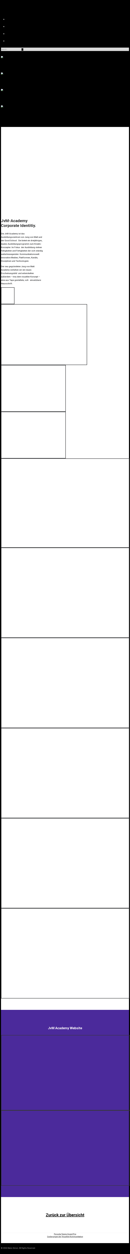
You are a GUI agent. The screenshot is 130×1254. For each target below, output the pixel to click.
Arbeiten (21, 19)
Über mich (21, 26)
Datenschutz (21, 41)
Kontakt (21, 33)
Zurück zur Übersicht (65, 1214)
